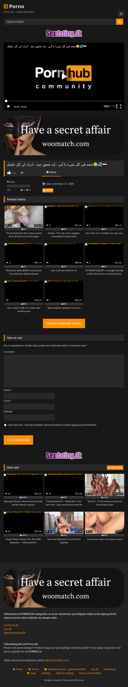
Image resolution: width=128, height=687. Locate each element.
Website (8, 411)
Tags (33, 673)
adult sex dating (64, 673)
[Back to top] (118, 678)
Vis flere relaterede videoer (64, 323)
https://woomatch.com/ (56, 660)
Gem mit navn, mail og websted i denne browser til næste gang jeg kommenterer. (52, 425)
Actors (35, 669)
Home (19, 669)
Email (8, 400)
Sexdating (109, 669)
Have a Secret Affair (90, 673)
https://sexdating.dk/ (15, 632)
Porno (16, 6)
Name (8, 390)
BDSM (49, 190)
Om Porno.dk (11, 625)
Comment (9, 352)
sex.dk (94, 669)
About (52, 172)
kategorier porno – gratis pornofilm (67, 669)
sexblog (46, 673)
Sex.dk (7, 629)
